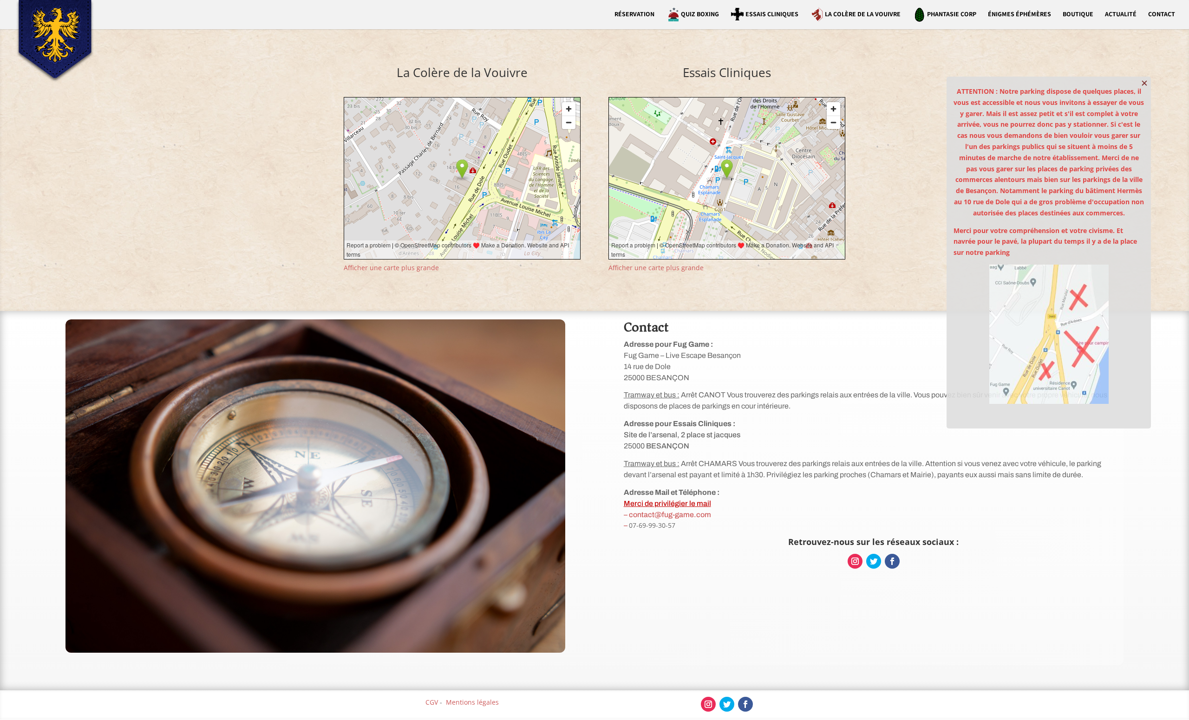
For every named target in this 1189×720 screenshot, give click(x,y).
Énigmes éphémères (1019, 14)
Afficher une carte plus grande (391, 267)
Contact (1161, 14)
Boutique (1078, 14)
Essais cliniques (771, 14)
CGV (431, 702)
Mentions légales (472, 702)
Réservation (634, 14)
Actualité (1121, 14)
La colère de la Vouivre (863, 14)
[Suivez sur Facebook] (892, 561)
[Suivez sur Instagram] (855, 561)
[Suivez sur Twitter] (873, 561)
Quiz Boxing (700, 14)
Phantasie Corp (951, 14)
